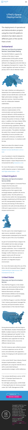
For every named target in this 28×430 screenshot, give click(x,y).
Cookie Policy (15, 423)
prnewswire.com (18, 163)
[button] (26, 2)
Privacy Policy (20, 421)
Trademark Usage (16, 417)
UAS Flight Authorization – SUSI (10, 171)
